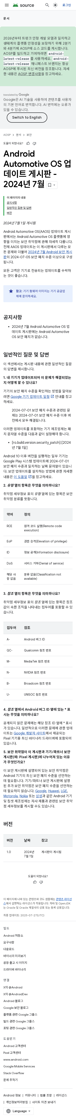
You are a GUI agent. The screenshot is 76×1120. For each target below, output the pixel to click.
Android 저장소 (13, 936)
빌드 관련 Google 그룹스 (19, 1021)
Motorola (10, 796)
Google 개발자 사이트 (30, 733)
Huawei (53, 791)
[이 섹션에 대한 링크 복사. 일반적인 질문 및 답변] (53, 355)
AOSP (7, 135)
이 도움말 (20, 477)
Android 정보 (12, 1095)
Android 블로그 (13, 1001)
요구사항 (8, 942)
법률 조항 (46, 1095)
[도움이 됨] (28, 143)
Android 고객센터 (14, 1046)
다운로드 (8, 949)
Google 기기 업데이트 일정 (30, 397)
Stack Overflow (13, 1073)
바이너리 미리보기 (14, 956)
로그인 (66, 5)
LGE (64, 791)
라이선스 (61, 1095)
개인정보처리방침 (17, 1102)
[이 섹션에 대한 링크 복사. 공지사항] (26, 317)
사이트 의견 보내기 (44, 1102)
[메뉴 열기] (7, 5)
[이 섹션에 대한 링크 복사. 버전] (17, 824)
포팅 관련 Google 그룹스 (19, 1028)
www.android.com (15, 1059)
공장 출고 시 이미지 (15, 963)
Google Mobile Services (19, 1066)
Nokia (23, 796)
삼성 (39, 796)
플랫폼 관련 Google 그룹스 (20, 1014)
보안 (29, 135)
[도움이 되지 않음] (34, 143)
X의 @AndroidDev (15, 994)
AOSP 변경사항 (29, 74)
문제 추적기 (10, 1080)
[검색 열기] (47, 5)
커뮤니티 (30, 1095)
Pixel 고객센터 (12, 1053)
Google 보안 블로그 (15, 1008)
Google (40, 791)
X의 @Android (12, 987)
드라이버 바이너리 (14, 969)
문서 (6, 18)
